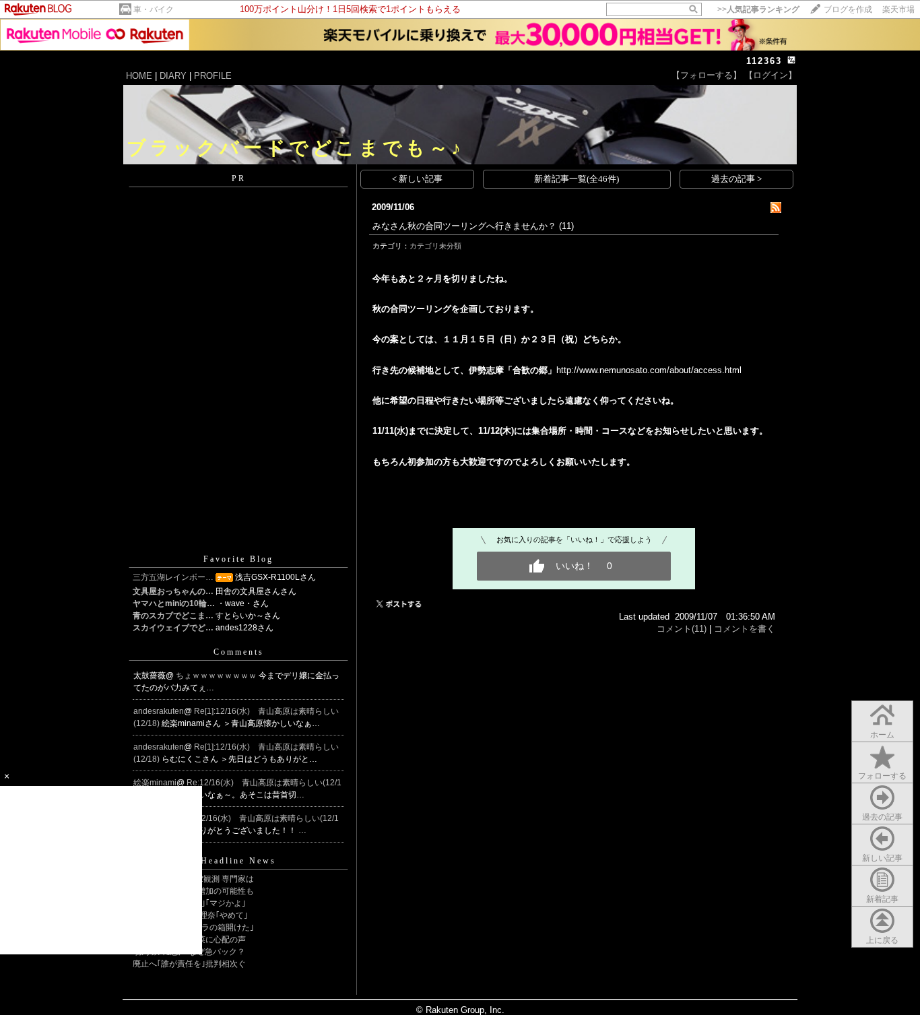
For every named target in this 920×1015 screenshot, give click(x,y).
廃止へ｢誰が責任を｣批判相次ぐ (189, 964)
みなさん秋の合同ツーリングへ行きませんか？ (464, 226)
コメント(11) (682, 629)
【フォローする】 (706, 75)
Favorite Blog (238, 559)
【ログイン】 (770, 75)
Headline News (238, 860)
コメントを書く (744, 629)
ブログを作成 (848, 9)
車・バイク (153, 9)
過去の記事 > (736, 179)
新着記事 (882, 899)
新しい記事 (882, 858)
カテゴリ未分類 (435, 246)
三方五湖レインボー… (173, 577)
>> (758, 9)
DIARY (173, 76)
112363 (764, 61)
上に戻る (882, 940)
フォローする (882, 776)
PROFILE (213, 76)
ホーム (882, 735)
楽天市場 (898, 9)
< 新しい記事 (417, 179)
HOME (139, 76)
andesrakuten (158, 711)
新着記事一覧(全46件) (576, 179)
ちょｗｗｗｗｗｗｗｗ (217, 675)
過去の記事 (882, 817)
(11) (566, 226)
